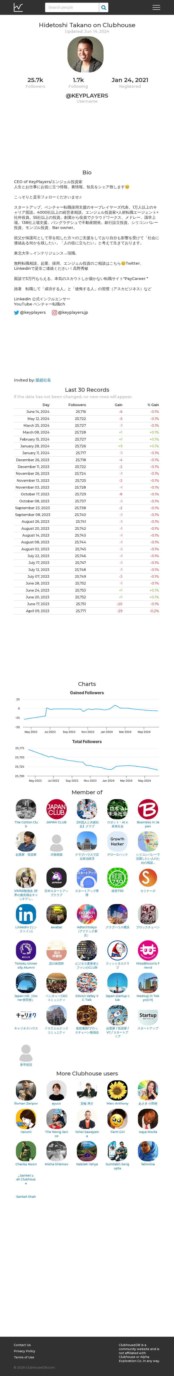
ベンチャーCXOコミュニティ (56, 998)
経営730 (117, 891)
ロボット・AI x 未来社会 (117, 824)
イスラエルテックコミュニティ (56, 1030)
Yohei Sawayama (87, 1134)
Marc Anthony (117, 1103)
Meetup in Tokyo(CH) (148, 998)
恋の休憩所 (56, 963)
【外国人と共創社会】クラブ (87, 824)
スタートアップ (148, 1028)
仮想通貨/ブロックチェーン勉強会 (87, 1030)
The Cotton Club (26, 824)
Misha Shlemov (56, 1164)
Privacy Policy (24, 1351)
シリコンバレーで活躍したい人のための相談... (148, 858)
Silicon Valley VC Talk (87, 998)
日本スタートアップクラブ (56, 893)
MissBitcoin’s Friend (148, 965)
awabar (56, 927)
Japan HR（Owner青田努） (26, 998)
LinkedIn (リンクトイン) (26, 929)
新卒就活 (26, 1065)
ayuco (56, 1103)
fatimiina (148, 1164)
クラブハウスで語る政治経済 (87, 856)
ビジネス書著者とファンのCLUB (87, 965)
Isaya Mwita (148, 1132)
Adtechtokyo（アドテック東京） (87, 931)
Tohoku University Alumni (26, 965)
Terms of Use (24, 1357)
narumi (26, 1132)
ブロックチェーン (148, 927)
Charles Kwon (26, 1164)
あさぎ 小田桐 (148, 1103)
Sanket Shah (26, 1197)
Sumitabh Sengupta (117, 1166)
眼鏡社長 (43, 380)
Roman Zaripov (26, 1103)
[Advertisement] (87, 139)
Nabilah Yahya (87, 1164)
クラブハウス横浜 (117, 927)
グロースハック (117, 854)
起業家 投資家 (26, 854)
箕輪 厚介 (87, 1103)
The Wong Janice (56, 1134)
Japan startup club (117, 998)
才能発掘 (56, 854)
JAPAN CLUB (56, 822)
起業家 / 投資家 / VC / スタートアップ (117, 1032)
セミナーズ (147, 891)
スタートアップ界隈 (87, 893)
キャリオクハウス (26, 1028)
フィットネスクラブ (117, 965)
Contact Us (22, 1345)
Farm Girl (118, 1132)
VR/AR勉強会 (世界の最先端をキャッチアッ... (26, 895)
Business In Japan (148, 824)
